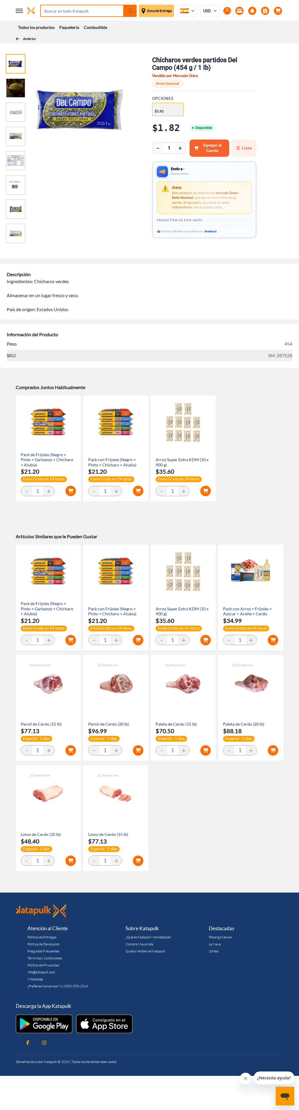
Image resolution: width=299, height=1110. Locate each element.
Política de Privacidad (43, 965)
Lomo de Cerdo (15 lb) (108, 834)
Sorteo (213, 951)
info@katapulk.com (41, 972)
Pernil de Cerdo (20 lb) (108, 724)
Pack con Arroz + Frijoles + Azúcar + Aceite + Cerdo (247, 611)
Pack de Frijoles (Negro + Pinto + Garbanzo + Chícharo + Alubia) (47, 459)
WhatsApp (35, 979)
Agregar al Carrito (212, 148)
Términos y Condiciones (44, 958)
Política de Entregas (41, 937)
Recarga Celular (220, 937)
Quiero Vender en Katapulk (145, 951)
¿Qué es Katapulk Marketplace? (148, 937)
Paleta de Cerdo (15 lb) (176, 724)
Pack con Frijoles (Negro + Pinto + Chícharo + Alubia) (112, 462)
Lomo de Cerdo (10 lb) (41, 834)
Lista (244, 148)
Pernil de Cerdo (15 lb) (41, 724)
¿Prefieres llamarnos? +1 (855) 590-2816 (57, 986)
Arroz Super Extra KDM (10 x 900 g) (182, 462)
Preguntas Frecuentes (43, 951)
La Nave (215, 944)
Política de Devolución (43, 944)
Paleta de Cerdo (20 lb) (243, 724)
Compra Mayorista (139, 944)
